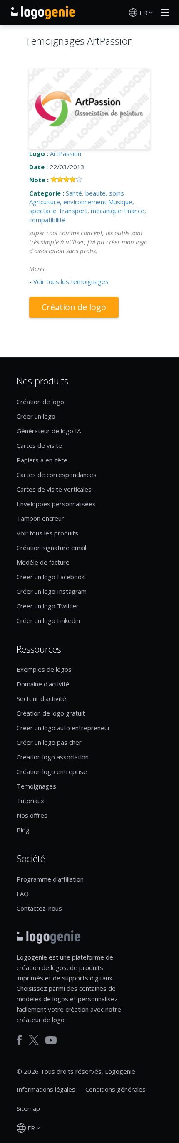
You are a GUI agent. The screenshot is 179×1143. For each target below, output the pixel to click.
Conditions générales (115, 1089)
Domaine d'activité (43, 684)
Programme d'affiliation (50, 879)
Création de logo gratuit (51, 713)
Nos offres (32, 815)
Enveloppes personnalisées (56, 504)
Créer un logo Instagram (52, 591)
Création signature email (51, 547)
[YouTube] (51, 1040)
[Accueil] (43, 12)
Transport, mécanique (90, 210)
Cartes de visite (39, 445)
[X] (34, 1040)
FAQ (23, 893)
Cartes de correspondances (57, 474)
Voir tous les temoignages (71, 281)
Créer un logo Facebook (51, 577)
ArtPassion (65, 153)
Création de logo (74, 307)
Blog (23, 830)
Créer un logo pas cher (49, 742)
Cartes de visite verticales (54, 489)
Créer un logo (36, 416)
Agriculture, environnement (68, 202)
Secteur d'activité (41, 698)
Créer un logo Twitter (48, 606)
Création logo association (53, 757)
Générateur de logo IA (49, 431)
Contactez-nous (39, 908)
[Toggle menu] (163, 12)
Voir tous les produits (47, 533)
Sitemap (28, 1108)
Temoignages (36, 786)
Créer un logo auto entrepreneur (63, 727)
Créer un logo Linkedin (48, 620)
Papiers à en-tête (42, 460)
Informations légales (46, 1089)
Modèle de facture (43, 562)
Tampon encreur (40, 518)
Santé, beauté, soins (95, 193)
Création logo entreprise (52, 771)
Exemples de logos (44, 669)
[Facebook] (19, 1040)
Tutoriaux (30, 800)
